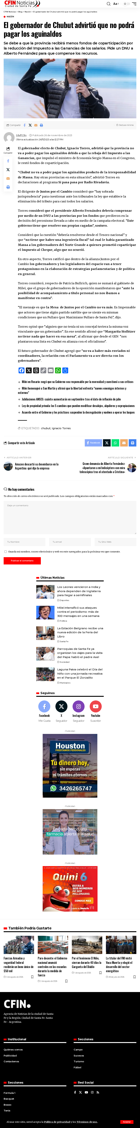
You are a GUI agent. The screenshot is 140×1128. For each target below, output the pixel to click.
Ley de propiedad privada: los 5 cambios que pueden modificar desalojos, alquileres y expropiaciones (78, 406)
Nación (10, 17)
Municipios (65, 682)
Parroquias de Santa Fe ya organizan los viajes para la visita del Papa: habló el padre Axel (79, 653)
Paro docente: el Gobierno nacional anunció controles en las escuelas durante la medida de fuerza (52, 966)
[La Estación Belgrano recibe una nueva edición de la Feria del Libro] (45, 633)
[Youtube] (96, 711)
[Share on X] (30, 125)
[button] (126, 1122)
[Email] (35, 125)
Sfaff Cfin (21, 135)
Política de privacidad (57, 1121)
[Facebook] (44, 711)
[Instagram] (79, 711)
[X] (61, 711)
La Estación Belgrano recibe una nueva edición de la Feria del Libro (80, 632)
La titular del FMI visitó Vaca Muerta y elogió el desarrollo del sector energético (119, 964)
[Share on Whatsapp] (115, 443)
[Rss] (98, 1092)
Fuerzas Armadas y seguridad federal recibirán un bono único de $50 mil (19, 964)
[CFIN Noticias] (22, 4)
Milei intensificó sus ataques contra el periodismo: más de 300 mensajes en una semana (78, 612)
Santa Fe (64, 641)
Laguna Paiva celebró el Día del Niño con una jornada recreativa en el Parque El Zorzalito (80, 673)
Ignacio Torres (61, 428)
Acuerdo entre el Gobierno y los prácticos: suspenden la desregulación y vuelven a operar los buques (78, 412)
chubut (45, 428)
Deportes (64, 600)
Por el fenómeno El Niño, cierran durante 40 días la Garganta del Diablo (86, 962)
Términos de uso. (87, 1121)
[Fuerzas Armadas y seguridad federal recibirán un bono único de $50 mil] (19, 945)
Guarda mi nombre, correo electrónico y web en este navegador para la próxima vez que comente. (64, 551)
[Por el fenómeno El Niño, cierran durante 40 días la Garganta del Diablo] (87, 945)
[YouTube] (86, 1092)
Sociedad (64, 662)
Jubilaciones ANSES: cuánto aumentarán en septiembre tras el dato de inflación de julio (71, 399)
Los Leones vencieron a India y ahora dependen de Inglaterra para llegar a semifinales (79, 591)
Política (63, 621)
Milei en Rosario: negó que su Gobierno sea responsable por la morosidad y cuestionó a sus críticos (77, 382)
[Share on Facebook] (24, 125)
